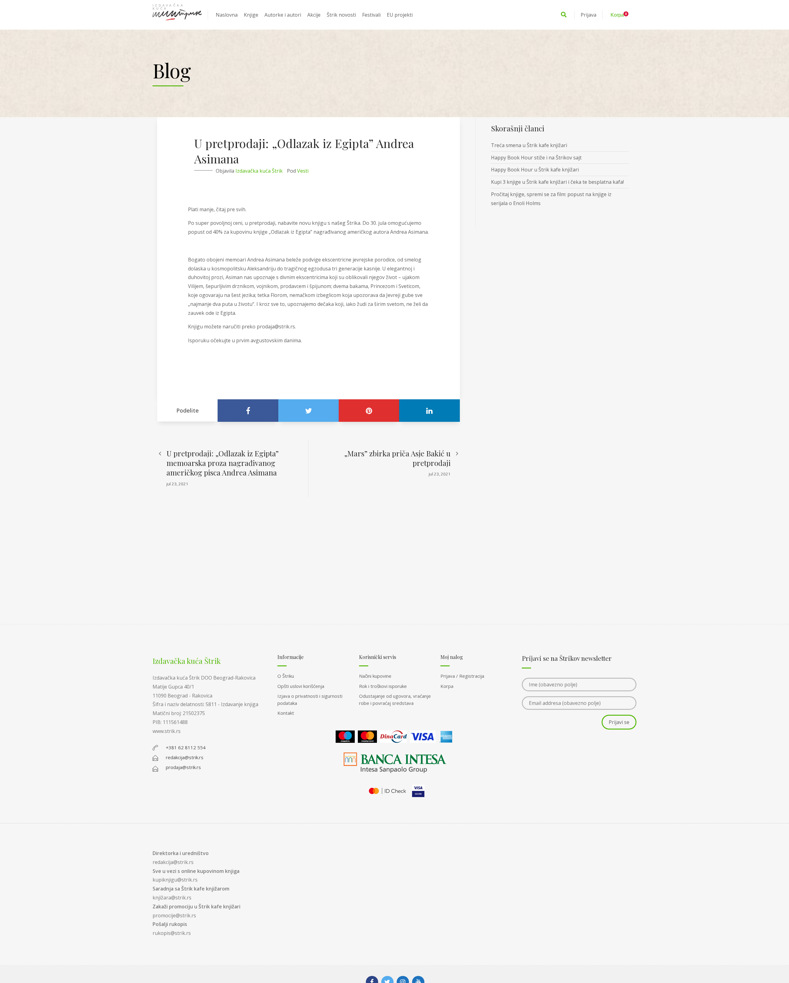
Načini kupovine (375, 676)
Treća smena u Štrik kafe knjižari (529, 145)
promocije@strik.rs (174, 915)
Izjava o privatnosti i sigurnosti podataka (309, 699)
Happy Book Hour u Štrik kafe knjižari (535, 169)
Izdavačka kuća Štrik (259, 170)
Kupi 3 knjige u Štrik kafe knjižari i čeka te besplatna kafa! (557, 182)
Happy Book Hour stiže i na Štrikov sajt (536, 157)
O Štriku (285, 676)
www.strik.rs (167, 731)
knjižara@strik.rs (172, 897)
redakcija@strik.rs (173, 862)
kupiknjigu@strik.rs (175, 879)
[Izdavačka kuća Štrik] (177, 14)
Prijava (588, 14)
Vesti (303, 170)
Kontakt (285, 713)
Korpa (446, 686)
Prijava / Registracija (462, 676)
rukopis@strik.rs (172, 933)
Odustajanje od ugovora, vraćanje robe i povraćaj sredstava (395, 699)
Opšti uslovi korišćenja (300, 686)
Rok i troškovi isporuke (383, 686)
